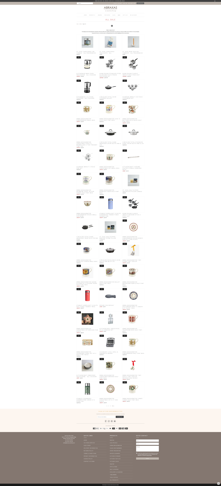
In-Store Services (89, 442)
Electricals (113, 442)
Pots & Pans (113, 466)
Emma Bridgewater (116, 445)
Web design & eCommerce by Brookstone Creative (110, 484)
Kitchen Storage (115, 456)
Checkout (140, 3)
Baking (112, 440)
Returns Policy (88, 450)
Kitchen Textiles (115, 458)
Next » (113, 405)
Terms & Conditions (90, 453)
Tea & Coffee (114, 477)
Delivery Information (91, 448)
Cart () (132, 3)
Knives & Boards (115, 453)
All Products (114, 480)
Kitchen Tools (114, 461)
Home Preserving (115, 450)
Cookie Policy (88, 458)
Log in (125, 3)
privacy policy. (149, 455)
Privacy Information (90, 456)
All (111, 25)
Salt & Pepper (114, 469)
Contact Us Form (89, 461)
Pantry (112, 464)
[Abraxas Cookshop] (110, 9)
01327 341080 (118, 3)
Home (85, 440)
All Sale (110, 19)
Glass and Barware (116, 448)
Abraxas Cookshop (111, 425)
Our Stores (87, 445)
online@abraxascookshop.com (69, 442)
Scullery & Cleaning (116, 472)
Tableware (113, 474)
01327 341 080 (70, 439)
